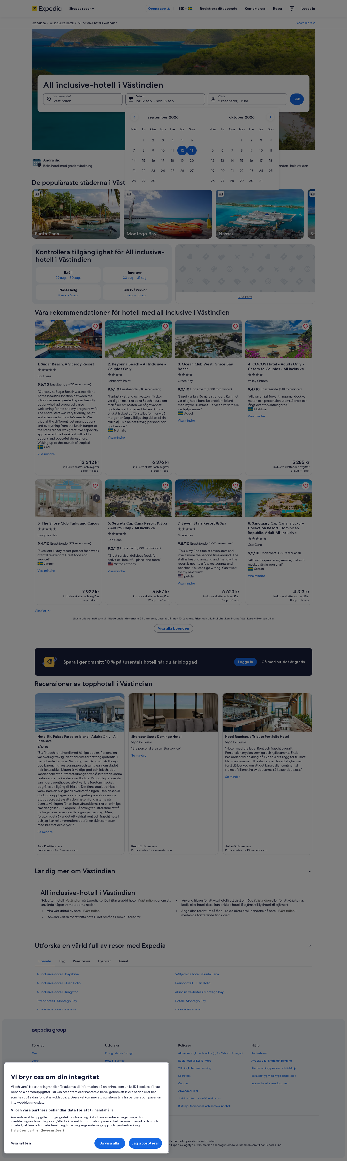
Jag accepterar (145, 1143)
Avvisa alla (109, 1143)
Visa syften (21, 1143)
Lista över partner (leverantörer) (37, 1130)
